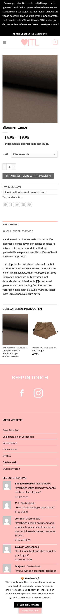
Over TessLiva (10, 430)
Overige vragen (11, 468)
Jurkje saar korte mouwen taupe (11, 352)
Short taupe (38, 350)
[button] (4, 42)
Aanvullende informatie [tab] (17, 231)
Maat (5, 154)
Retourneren (9, 442)
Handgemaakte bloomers (27, 192)
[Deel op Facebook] (11, 204)
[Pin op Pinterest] (29, 204)
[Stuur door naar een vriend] (23, 204)
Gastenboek (9, 462)
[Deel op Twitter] (17, 204)
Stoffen (6, 455)
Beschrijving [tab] (10, 224)
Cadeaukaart (9, 449)
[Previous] (3, 339)
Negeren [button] (30, 28)
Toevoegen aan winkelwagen (28, 175)
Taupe (43, 192)
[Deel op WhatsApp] (5, 204)
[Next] (57, 339)
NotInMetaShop (14, 197)
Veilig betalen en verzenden (18, 436)
